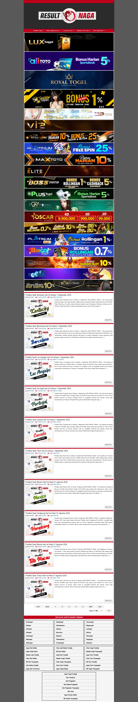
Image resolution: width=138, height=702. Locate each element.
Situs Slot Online (31, 658)
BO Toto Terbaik (91, 662)
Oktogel (28, 632)
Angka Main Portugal (55, 391)
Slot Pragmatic (70, 681)
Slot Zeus (70, 691)
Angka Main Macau (55, 546)
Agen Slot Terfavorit (33, 669)
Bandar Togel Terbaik (63, 658)
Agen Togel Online (62, 669)
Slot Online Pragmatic (71, 684)
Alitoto (88, 632)
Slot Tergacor (70, 677)
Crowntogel (60, 643)
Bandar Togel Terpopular (94, 651)
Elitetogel (29, 643)
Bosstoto (59, 632)
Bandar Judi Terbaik (32, 655)
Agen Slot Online (31, 648)
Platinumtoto (60, 625)
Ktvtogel (29, 629)
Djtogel (28, 625)
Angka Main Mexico (55, 484)
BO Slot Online (61, 651)
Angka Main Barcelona (56, 328)
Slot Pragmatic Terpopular (70, 688)
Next (90, 606)
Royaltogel (59, 622)
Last (99, 606)
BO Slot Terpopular (32, 662)
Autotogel (29, 636)
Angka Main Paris (54, 453)
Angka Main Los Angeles (56, 359)
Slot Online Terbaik (32, 665)
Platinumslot (60, 639)
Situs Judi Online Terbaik (64, 648)
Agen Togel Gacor (32, 651)
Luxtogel (89, 629)
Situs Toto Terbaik (62, 665)
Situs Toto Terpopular (93, 658)
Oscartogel (90, 622)
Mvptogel (29, 639)
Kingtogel (89, 639)
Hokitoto (89, 643)
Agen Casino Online (70, 695)
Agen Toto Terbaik (92, 655)
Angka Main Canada (55, 422)
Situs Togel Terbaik (92, 648)
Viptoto (58, 629)
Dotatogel (29, 622)
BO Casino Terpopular (71, 698)
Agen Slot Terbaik (62, 655)
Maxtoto (59, 636)
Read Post (108, 320)
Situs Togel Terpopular (63, 662)
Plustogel (89, 636)
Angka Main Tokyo (54, 578)
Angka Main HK (53, 515)
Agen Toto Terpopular (93, 665)
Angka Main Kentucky (55, 297)
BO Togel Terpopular (93, 669)
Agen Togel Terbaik (70, 674)
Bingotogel (90, 625)
